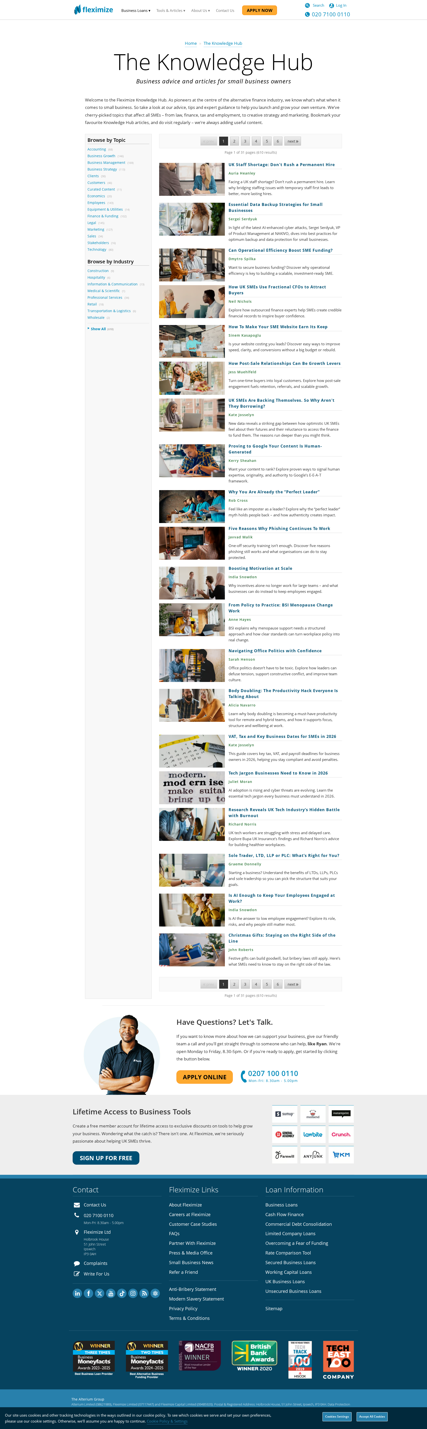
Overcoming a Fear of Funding (296, 1243)
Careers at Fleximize (190, 1214)
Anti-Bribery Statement (192, 1289)
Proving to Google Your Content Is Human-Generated (192, 460)
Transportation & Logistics (109, 310)
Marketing (95, 229)
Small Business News (191, 1262)
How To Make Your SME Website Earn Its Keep (192, 341)
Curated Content (101, 189)
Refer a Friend (183, 1272)
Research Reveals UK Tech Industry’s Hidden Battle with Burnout (192, 824)
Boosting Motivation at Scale (192, 583)
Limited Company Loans (290, 1233)
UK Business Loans (285, 1281)
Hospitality (96, 277)
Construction (98, 270)
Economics (96, 196)
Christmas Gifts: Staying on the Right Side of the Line (192, 949)
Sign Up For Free (106, 1158)
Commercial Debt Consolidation (298, 1224)
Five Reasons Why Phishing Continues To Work (192, 543)
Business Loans (281, 1205)
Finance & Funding (102, 216)
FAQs (174, 1233)
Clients (93, 176)
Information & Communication (112, 284)
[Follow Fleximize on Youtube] (110, 1293)
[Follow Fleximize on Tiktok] (122, 1293)
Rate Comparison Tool (288, 1253)
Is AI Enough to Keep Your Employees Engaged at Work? (192, 910)
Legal (91, 222)
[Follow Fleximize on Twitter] (99, 1293)
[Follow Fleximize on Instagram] (133, 1293)
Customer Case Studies (193, 1224)
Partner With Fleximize (192, 1243)
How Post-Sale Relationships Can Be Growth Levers (192, 378)
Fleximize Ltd (97, 1232)
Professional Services (104, 297)
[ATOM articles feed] (155, 1293)
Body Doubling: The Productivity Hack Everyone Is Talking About (192, 705)
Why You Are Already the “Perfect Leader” (192, 506)
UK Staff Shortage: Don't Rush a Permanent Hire (192, 179)
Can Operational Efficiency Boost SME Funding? (192, 265)
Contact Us (225, 10)
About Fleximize (185, 1205)
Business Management (106, 162)
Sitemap (273, 1308)
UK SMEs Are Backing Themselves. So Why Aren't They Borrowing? (192, 415)
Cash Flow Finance (284, 1214)
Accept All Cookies (372, 1416)
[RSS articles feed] (144, 1293)
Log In (341, 5)
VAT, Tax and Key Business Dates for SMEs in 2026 (192, 751)
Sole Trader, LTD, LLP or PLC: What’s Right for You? (192, 870)
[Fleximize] (93, 10)
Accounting (96, 149)
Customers (96, 182)
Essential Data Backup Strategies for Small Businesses (192, 219)
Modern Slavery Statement (196, 1299)
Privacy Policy (183, 1308)
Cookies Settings (337, 1416)
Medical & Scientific (103, 290)
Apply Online (204, 1077)
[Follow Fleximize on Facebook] (88, 1293)
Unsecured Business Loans (293, 1291)
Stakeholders (98, 242)
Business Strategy (102, 169)
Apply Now (259, 10)
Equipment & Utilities (105, 209)
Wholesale (96, 317)
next (291, 141)
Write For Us (96, 1274)
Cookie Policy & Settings (167, 1421)
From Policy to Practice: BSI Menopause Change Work (192, 619)
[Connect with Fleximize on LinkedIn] (77, 1293)
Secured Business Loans (290, 1262)
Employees (96, 202)
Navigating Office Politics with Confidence (192, 665)
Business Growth (101, 155)
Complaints (95, 1263)
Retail (92, 304)
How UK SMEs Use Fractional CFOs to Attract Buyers (192, 301)
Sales (91, 236)
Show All (98, 328)
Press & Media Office (191, 1253)
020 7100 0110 (98, 1215)
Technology (97, 249)
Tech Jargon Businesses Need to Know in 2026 (192, 787)
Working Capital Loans (288, 1272)
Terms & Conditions (189, 1318)
